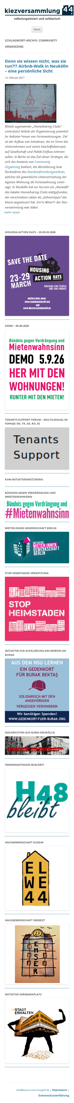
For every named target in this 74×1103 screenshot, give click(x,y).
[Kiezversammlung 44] (37, 10)
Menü (37, 29)
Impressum (59, 1090)
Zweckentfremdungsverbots (45, 172)
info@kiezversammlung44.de (32, 1090)
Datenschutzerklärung (53, 1095)
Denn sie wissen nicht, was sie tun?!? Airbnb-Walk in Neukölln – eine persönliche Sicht (36, 66)
